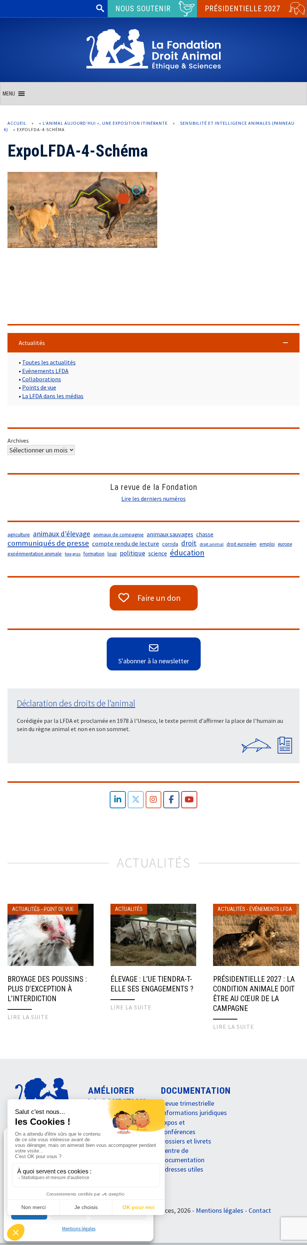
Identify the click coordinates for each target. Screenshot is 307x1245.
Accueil (17, 123)
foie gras (72, 554)
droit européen (241, 544)
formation (93, 554)
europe (285, 544)
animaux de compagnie (118, 534)
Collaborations (41, 379)
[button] (9, 93)
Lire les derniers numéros (153, 498)
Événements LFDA (270, 909)
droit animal (212, 544)
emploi (267, 544)
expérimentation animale (34, 554)
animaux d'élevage (61, 534)
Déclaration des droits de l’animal (76, 703)
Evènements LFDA (45, 371)
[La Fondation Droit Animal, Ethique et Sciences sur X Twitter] (136, 800)
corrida (170, 543)
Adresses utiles (182, 1169)
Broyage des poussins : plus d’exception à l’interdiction (47, 989)
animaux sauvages (170, 534)
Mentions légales (78, 1229)
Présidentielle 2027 (242, 8)
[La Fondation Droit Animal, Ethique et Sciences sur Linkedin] (118, 800)
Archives (18, 440)
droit (189, 543)
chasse (204, 534)
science (157, 553)
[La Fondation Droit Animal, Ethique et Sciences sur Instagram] (154, 800)
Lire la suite (28, 1017)
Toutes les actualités (49, 362)
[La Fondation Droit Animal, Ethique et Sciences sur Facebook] (171, 800)
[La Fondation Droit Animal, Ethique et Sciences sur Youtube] (189, 800)
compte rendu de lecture (125, 544)
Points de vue (39, 387)
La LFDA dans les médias (52, 396)
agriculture (18, 534)
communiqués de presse (48, 543)
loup (112, 554)
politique (132, 553)
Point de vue (59, 909)
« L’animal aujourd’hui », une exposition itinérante (103, 123)
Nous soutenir (143, 8)
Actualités (26, 909)
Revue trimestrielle (187, 1103)
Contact (260, 1210)
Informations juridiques (194, 1112)
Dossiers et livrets (186, 1141)
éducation (187, 553)
